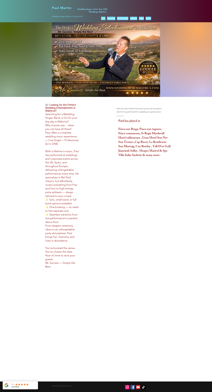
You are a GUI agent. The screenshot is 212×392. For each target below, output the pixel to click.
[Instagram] (127, 387)
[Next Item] (156, 59)
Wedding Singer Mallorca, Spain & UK (67, 16)
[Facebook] (133, 387)
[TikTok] (143, 387)
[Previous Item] (55, 59)
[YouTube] (138, 387)
